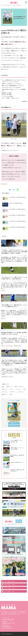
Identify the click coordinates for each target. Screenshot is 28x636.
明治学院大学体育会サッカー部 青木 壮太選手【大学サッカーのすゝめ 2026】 (14, 333)
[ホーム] (14, 1)
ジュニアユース (20, 391)
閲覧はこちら (14, 423)
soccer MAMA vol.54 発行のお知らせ (17, 227)
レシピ (11, 389)
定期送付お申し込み (14, 425)
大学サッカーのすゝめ (10, 330)
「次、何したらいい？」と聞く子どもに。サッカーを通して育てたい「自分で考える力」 (14, 278)
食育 (11, 394)
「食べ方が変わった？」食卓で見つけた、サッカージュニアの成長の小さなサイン (14, 305)
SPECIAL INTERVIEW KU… (17, 462)
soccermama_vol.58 (14, 421)
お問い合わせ (5, 625)
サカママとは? (5, 617)
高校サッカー (4, 394)
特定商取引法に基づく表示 (8, 623)
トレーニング (18, 389)
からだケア (12, 391)
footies (3, 330)
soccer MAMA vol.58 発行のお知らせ (17, 197)
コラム (2, 275)
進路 (3, 386)
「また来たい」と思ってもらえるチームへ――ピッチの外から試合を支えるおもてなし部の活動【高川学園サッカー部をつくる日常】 (14, 252)
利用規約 (4, 621)
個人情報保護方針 (6, 626)
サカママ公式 (9, 581)
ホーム (2, 5)
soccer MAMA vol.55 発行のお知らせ (17, 221)
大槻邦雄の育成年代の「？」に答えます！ (7, 376)
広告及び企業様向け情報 (8, 619)
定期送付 (4, 64)
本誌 (24, 389)
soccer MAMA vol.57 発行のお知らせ (17, 209)
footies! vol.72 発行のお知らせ (16, 203)
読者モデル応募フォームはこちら (12, 167)
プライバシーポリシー (7, 628)
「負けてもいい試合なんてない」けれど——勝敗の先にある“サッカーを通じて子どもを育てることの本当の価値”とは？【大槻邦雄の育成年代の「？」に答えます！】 (14, 363)
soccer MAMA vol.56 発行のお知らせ (17, 215)
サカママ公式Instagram (9, 178)
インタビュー (4, 391)
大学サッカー (4, 389)
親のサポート (3, 290)
